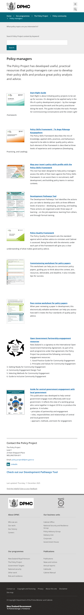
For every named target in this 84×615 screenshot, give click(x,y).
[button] (75, 9)
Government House (51, 542)
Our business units (52, 514)
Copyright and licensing (26, 589)
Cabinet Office (49, 522)
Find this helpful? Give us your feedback (22, 489)
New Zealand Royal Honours (19, 559)
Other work (12, 572)
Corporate (48, 538)
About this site (51, 589)
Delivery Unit (48, 535)
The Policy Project (41, 16)
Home (9, 16)
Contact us (11, 589)
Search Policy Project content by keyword (23, 36)
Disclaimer (63, 589)
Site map (10, 592)
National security (14, 569)
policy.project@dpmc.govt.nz (23, 460)
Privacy (40, 589)
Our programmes (23, 16)
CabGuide (47, 569)
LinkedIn (14, 464)
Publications (49, 551)
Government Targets (16, 565)
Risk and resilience (15, 576)
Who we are (12, 522)
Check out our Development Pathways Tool (32, 472)
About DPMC (13, 514)
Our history (12, 529)
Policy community (59, 16)
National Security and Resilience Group (56, 526)
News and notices (50, 562)
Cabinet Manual (50, 572)
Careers (11, 532)
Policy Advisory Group (52, 531)
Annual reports (49, 565)
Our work (11, 525)
